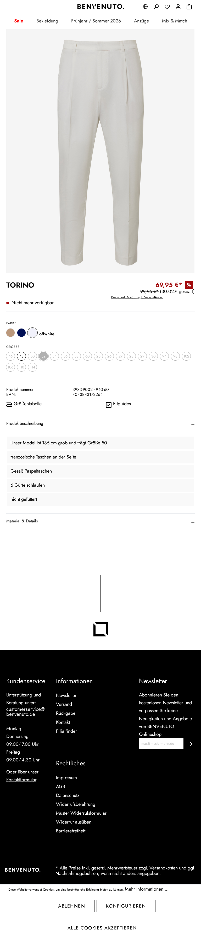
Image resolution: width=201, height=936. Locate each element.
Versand (64, 704)
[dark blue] (21, 333)
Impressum (66, 777)
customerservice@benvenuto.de (25, 712)
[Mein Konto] (178, 7)
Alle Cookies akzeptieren (102, 928)
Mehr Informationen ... (147, 889)
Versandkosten (163, 868)
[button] (100, 423)
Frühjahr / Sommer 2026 (96, 20)
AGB (60, 786)
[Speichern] (189, 743)
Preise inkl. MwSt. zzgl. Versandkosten (137, 297)
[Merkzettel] (167, 7)
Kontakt (63, 722)
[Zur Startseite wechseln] (100, 6)
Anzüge (141, 20)
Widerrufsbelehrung (75, 804)
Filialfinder (66, 731)
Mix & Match (174, 20)
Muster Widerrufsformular (81, 813)
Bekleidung (47, 20)
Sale (18, 20)
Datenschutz (67, 795)
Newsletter (66, 695)
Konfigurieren (126, 906)
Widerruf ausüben (73, 822)
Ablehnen (71, 906)
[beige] (10, 333)
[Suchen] (156, 7)
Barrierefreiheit (70, 830)
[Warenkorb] (189, 7)
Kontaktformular (21, 779)
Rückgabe (65, 713)
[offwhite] (32, 333)
